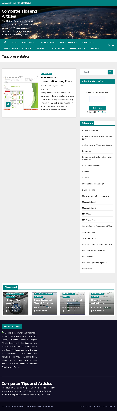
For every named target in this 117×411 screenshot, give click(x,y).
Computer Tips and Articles (27, 383)
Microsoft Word (89, 208)
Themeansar (48, 406)
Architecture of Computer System (97, 145)
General (41, 48)
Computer (27, 42)
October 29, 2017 (72, 307)
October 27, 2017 (100, 307)
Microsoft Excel (89, 202)
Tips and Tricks (47, 42)
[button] (109, 45)
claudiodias (13, 311)
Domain (85, 172)
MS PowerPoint (46, 73)
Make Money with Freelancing (95, 196)
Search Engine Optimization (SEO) (97, 226)
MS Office (87, 42)
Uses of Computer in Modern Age (97, 244)
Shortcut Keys (88, 232)
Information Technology (93, 184)
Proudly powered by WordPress (13, 406)
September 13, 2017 (51, 86)
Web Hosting (87, 256)
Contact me (58, 48)
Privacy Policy (77, 48)
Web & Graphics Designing (17, 48)
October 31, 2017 (43, 307)
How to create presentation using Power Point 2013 (57, 81)
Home (14, 42)
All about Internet (90, 130)
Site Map (94, 48)
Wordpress (87, 268)
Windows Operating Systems (95, 262)
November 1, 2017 (15, 307)
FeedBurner (103, 112)
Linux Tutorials (68, 42)
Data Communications (92, 165)
